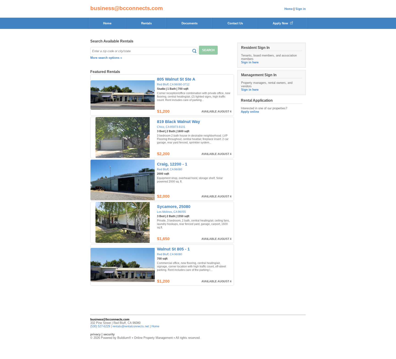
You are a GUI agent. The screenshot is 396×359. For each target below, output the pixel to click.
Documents (190, 23)
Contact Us (235, 23)
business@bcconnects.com (126, 8)
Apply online (250, 111)
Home (288, 9)
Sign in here (249, 62)
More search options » (106, 57)
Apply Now (281, 23)
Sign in (300, 9)
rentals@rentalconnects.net (131, 326)
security (109, 334)
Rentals (146, 23)
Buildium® (124, 337)
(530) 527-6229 (100, 326)
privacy (95, 334)
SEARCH (208, 50)
